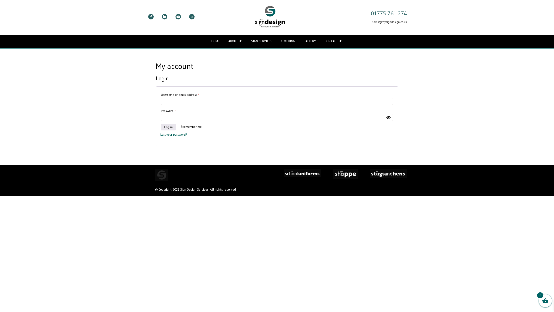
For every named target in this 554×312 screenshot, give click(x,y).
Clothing (288, 41)
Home (215, 41)
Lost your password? (173, 134)
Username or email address (186, 95)
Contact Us (334, 41)
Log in (168, 127)
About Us (235, 41)
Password (174, 111)
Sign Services (261, 41)
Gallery (310, 41)
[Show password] (388, 117)
